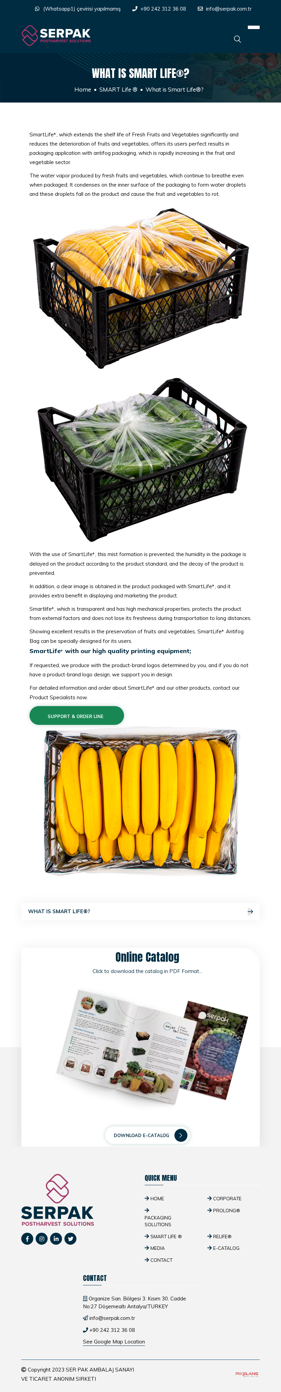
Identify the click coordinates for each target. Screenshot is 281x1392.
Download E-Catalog (141, 1135)
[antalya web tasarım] (246, 1374)
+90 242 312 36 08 (163, 8)
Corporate (227, 1198)
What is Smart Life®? (59, 911)
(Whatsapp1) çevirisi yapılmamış (82, 8)
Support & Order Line (74, 716)
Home (82, 89)
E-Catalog (226, 1248)
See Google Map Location (114, 1341)
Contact (161, 1260)
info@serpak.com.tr (229, 8)
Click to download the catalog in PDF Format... (147, 971)
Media (157, 1248)
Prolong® (226, 1210)
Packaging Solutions (158, 1221)
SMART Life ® (118, 89)
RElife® (222, 1236)
